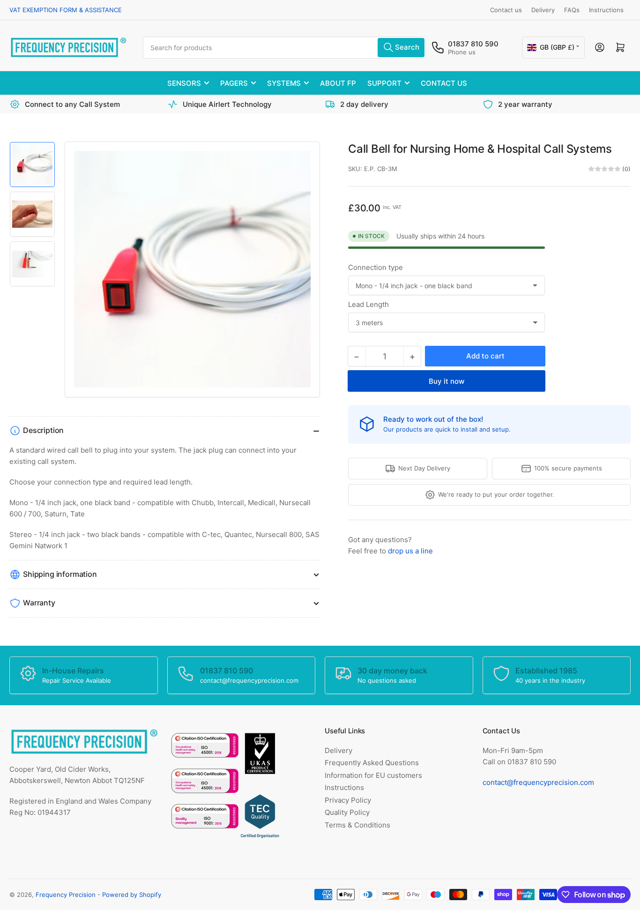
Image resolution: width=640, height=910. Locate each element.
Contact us (506, 10)
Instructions (606, 10)
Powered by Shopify (131, 894)
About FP (338, 83)
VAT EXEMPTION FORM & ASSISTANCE (65, 10)
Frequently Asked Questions (372, 762)
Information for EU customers (373, 775)
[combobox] (284, 48)
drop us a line (410, 550)
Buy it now (446, 381)
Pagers (234, 83)
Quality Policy (347, 812)
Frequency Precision (66, 894)
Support (384, 83)
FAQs (572, 10)
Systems (284, 83)
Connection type (375, 267)
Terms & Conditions (357, 824)
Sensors (184, 83)
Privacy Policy (348, 800)
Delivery (543, 10)
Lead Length (368, 304)
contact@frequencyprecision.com (538, 782)
